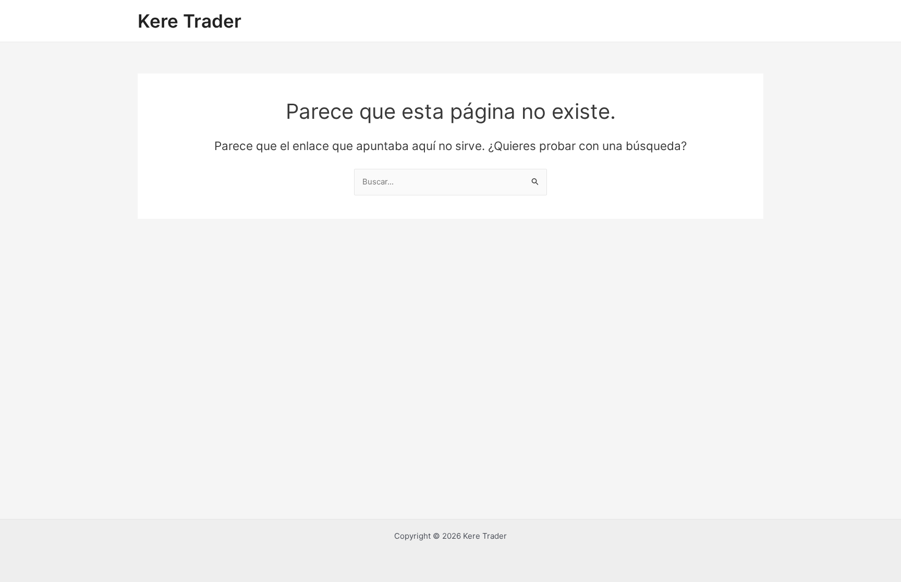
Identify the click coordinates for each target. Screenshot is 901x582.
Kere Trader (189, 21)
